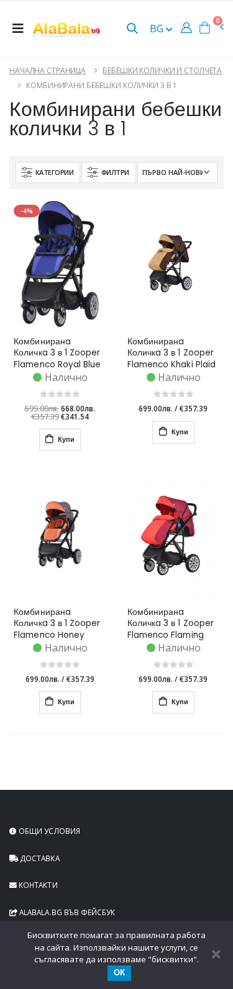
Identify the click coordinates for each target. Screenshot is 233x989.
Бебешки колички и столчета (162, 70)
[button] (132, 29)
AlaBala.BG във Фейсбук (66, 912)
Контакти (37, 885)
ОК (119, 972)
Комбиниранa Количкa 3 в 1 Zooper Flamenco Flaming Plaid (170, 623)
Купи (65, 439)
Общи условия (48, 831)
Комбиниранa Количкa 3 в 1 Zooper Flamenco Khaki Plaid (171, 353)
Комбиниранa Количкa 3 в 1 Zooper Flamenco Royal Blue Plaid (57, 353)
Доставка (39, 858)
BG (158, 28)
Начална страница (47, 70)
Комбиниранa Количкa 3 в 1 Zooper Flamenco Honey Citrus (57, 623)
